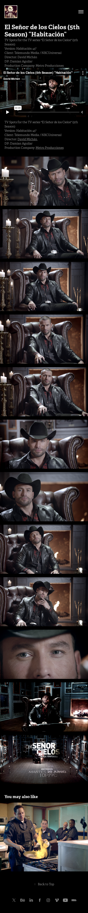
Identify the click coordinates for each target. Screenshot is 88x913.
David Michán (28, 139)
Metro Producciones (50, 148)
